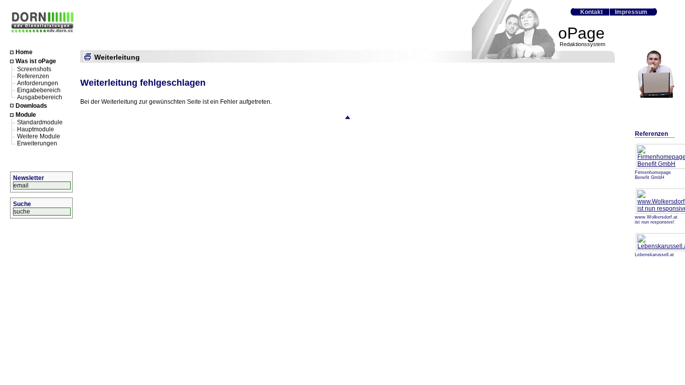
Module (26, 114)
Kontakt (591, 12)
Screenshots (34, 68)
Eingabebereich (39, 89)
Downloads (31, 105)
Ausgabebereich (39, 96)
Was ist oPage (36, 61)
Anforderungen (37, 82)
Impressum (631, 12)
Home (24, 52)
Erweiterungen (37, 143)
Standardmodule (40, 122)
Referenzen (33, 75)
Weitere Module (38, 136)
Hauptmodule (35, 129)
